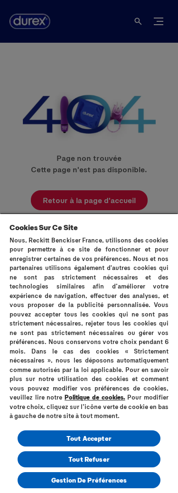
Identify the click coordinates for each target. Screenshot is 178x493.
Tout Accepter (89, 438)
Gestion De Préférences (89, 480)
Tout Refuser (89, 459)
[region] (89, 353)
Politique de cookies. (95, 397)
